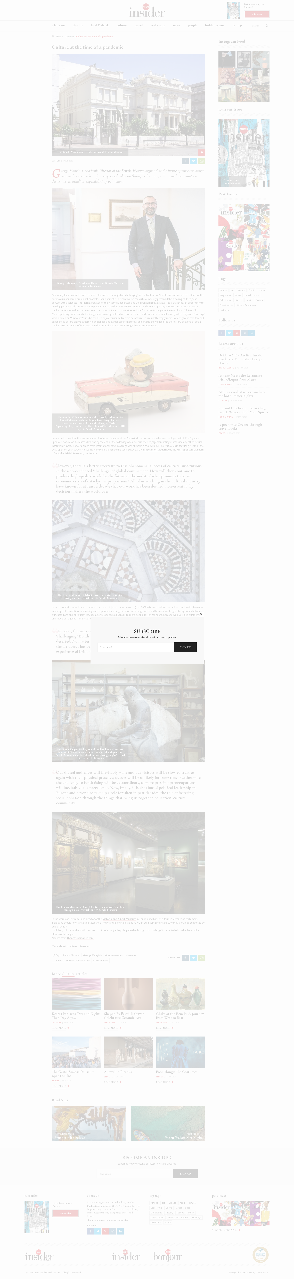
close (201, 614)
